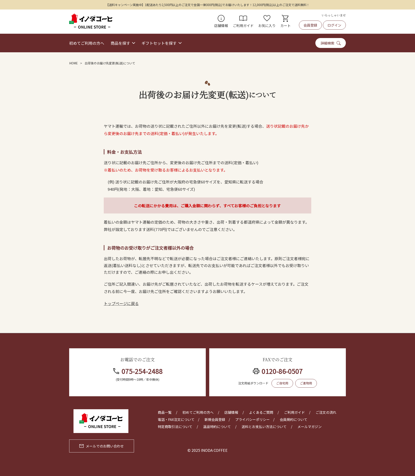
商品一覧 (165, 412)
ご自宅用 (282, 383)
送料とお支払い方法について (264, 426)
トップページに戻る (121, 303)
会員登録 (310, 25)
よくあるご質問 (261, 412)
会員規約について (293, 419)
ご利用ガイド (243, 21)
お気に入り (267, 21)
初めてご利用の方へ (86, 43)
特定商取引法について (175, 426)
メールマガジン (309, 426)
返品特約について (217, 426)
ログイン (334, 25)
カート (285, 21)
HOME (73, 63)
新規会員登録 (214, 419)
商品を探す (120, 43)
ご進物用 (306, 383)
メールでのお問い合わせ (105, 446)
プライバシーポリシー (252, 419)
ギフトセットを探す (159, 43)
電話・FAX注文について (176, 419)
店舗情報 (221, 21)
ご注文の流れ (326, 412)
